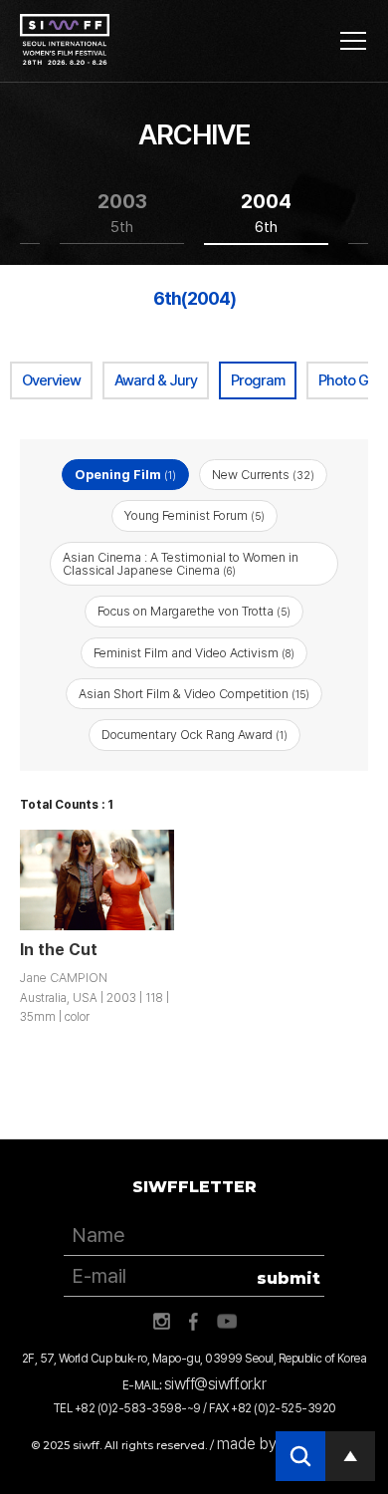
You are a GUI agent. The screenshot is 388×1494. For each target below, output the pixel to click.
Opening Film (125, 474)
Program (258, 380)
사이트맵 (353, 41)
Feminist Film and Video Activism (194, 652)
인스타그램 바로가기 (161, 1322)
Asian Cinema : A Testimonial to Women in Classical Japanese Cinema (180, 564)
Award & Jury (155, 380)
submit (288, 1278)
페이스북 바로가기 (194, 1322)
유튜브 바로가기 (227, 1322)
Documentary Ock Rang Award (194, 734)
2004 (266, 212)
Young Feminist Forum (194, 515)
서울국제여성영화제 (64, 40)
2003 (122, 212)
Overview (51, 380)
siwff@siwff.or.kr (215, 1383)
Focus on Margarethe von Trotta (194, 611)
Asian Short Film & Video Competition (194, 693)
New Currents (263, 474)
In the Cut (58, 949)
